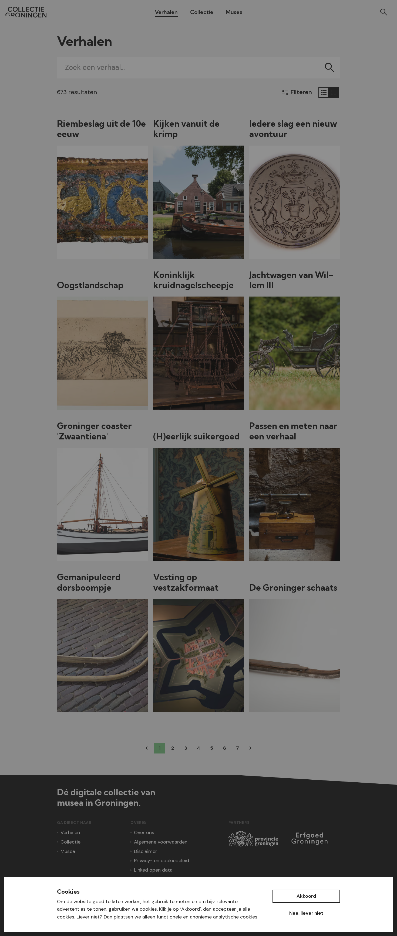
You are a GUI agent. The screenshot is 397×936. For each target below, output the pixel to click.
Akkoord (306, 896)
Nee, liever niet (306, 913)
